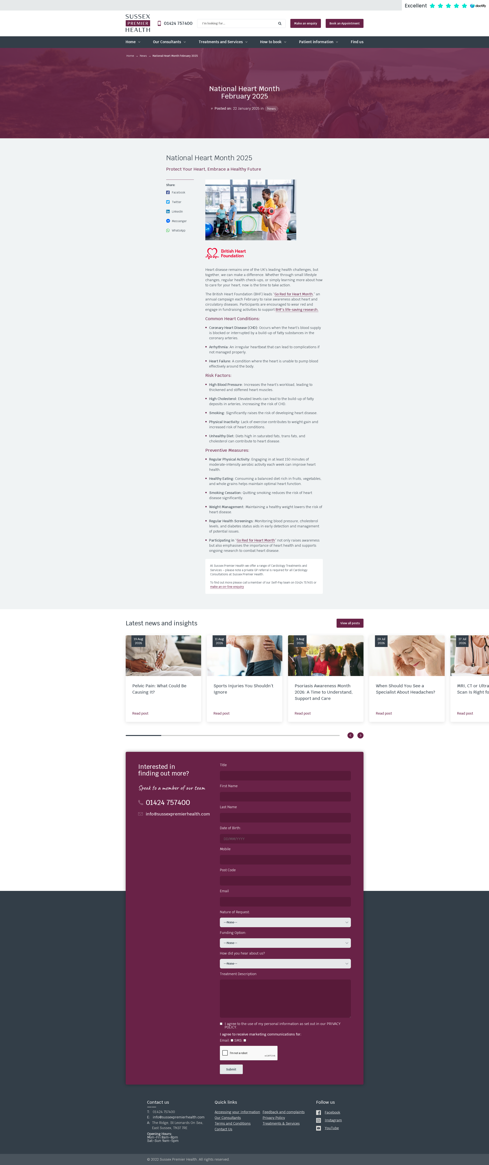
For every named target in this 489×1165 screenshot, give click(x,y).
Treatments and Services (221, 42)
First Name (229, 786)
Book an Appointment (345, 23)
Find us (357, 42)
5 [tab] (286, 735)
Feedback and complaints (284, 1112)
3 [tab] (215, 735)
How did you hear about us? (242, 953)
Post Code (228, 870)
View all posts (350, 623)
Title (223, 765)
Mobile (225, 849)
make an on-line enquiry (227, 587)
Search (281, 23)
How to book (271, 42)
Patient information (316, 42)
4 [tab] (250, 735)
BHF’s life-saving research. (297, 309)
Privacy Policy (274, 1118)
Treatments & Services (281, 1123)
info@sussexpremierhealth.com (178, 814)
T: (161, 1112)
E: (176, 1117)
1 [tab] (143, 735)
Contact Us (223, 1129)
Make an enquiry (305, 23)
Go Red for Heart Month (293, 294)
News (143, 55)
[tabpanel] (163, 678)
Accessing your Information (237, 1112)
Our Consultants (167, 42)
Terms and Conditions (233, 1123)
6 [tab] (322, 735)
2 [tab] (179, 735)
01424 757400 (176, 23)
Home (131, 42)
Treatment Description (238, 974)
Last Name (228, 807)
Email (224, 891)
